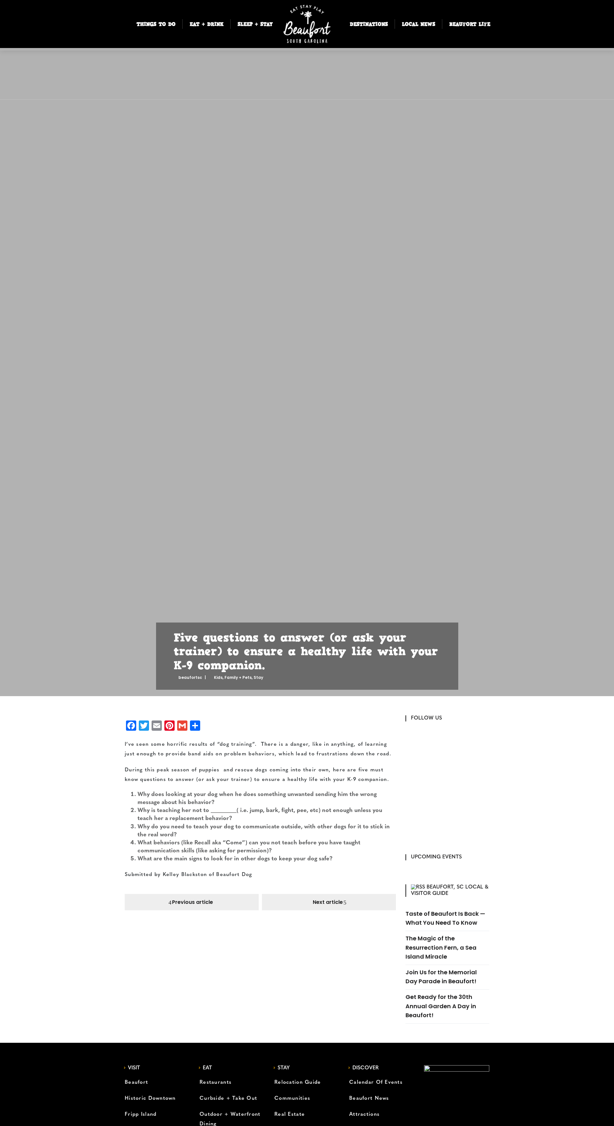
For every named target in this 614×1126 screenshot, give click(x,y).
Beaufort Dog (235, 874)
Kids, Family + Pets (233, 677)
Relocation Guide (297, 1082)
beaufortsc (190, 677)
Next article (328, 902)
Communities (292, 1098)
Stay (258, 677)
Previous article (192, 902)
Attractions (364, 1114)
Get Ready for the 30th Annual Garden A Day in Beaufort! (440, 1006)
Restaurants (216, 1082)
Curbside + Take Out (228, 1098)
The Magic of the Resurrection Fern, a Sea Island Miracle (440, 947)
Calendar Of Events (376, 1082)
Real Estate (289, 1114)
